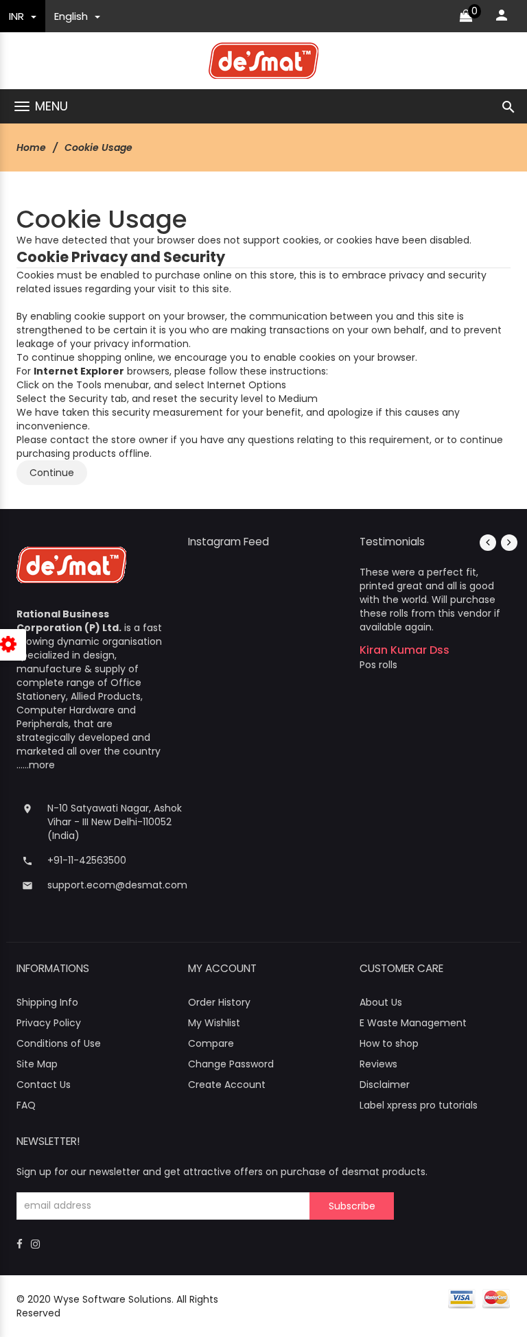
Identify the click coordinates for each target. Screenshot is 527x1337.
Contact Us (43, 1084)
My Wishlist (214, 1023)
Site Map (37, 1064)
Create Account (227, 1084)
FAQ (26, 1105)
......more (35, 765)
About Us (381, 1002)
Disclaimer (385, 1084)
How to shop (389, 1043)
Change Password (231, 1064)
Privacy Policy (48, 1023)
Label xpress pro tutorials (419, 1105)
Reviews (378, 1064)
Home (31, 147)
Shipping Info (47, 1002)
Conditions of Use (58, 1043)
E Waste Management (413, 1023)
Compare (211, 1043)
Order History (219, 1002)
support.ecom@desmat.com (117, 885)
